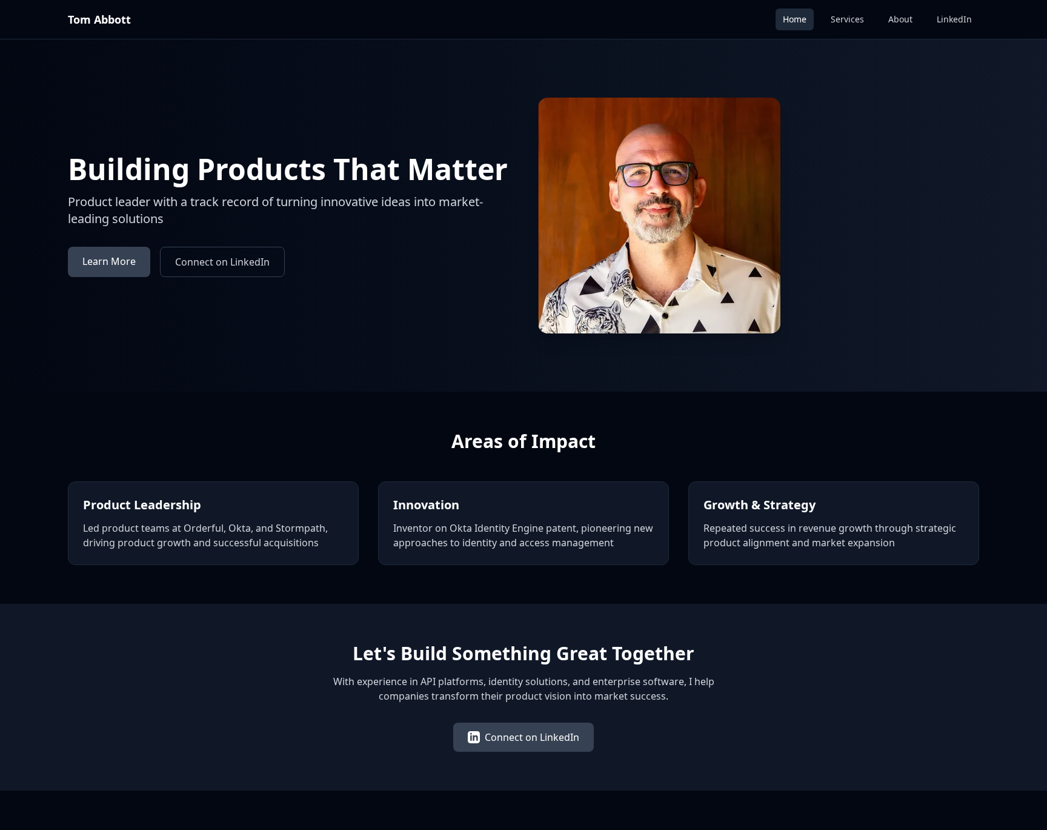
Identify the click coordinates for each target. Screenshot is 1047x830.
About (900, 19)
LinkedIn (954, 19)
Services (847, 19)
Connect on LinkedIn (222, 262)
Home (794, 19)
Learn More (109, 261)
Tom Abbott (99, 19)
